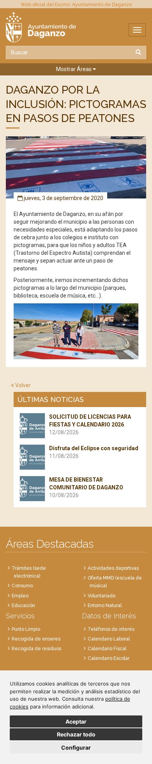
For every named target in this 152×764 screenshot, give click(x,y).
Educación (23, 605)
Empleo (20, 596)
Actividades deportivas (113, 568)
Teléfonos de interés (111, 629)
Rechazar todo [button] (76, 734)
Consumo (22, 585)
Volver (22, 385)
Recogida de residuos (36, 648)
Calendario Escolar (108, 658)
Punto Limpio (26, 629)
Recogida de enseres (36, 639)
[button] (76, 69)
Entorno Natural (105, 605)
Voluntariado (101, 596)
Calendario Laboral (109, 639)
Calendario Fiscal (107, 648)
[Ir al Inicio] (76, 27)
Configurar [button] (76, 747)
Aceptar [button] (76, 721)
